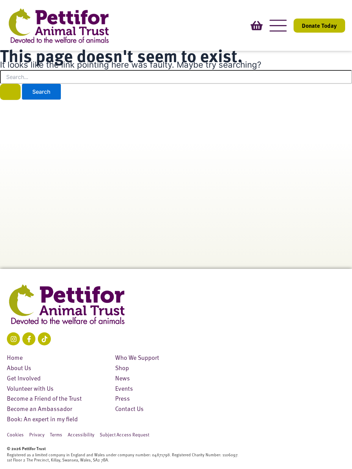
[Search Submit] (10, 92)
